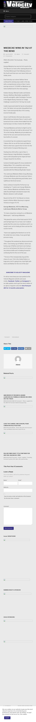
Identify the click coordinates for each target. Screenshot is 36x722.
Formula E (26, 54)
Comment (6, 506)
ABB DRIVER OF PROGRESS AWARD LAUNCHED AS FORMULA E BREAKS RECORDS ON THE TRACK (18, 396)
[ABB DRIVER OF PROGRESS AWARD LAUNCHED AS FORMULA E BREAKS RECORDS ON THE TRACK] (18, 384)
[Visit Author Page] (18, 359)
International (15, 337)
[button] (6, 11)
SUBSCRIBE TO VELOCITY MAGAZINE (18, 272)
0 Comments (9, 56)
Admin (18, 54)
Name (5, 480)
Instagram (25, 281)
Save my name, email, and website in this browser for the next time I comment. (17, 497)
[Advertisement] (18, 313)
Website (6, 487)
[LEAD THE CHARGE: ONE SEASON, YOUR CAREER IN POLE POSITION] (18, 413)
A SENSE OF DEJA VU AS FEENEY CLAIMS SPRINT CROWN (17, 21)
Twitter (17, 281)
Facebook (11, 281)
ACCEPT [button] (7, 718)
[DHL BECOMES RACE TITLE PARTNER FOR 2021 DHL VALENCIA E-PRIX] (18, 441)
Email (20, 480)
